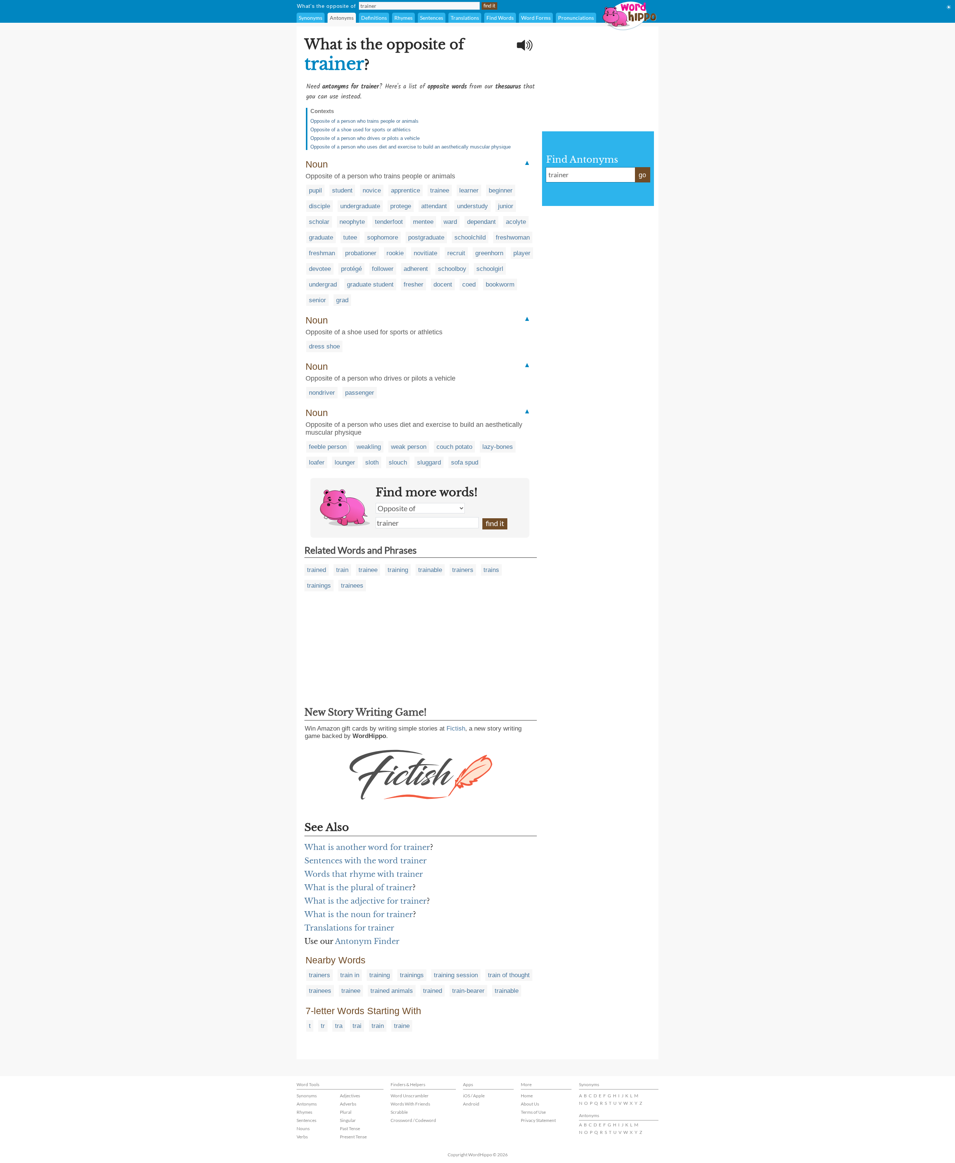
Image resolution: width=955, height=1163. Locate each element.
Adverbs (348, 1104)
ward (450, 221)
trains (491, 569)
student (342, 190)
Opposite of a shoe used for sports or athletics (360, 129)
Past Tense (350, 1128)
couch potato (454, 446)
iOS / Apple (474, 1095)
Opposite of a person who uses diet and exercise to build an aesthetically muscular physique (410, 147)
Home (527, 1095)
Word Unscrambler (410, 1095)
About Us (530, 1104)
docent (442, 284)
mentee (423, 221)
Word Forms (536, 18)
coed (469, 284)
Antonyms (342, 18)
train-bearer (468, 990)
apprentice (405, 190)
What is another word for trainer (367, 847)
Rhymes (403, 18)
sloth (372, 462)
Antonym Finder (367, 941)
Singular (348, 1120)
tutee (350, 237)
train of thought (509, 975)
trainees (352, 585)
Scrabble (399, 1112)
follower (383, 268)
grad (342, 300)
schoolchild (470, 237)
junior (505, 206)
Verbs (302, 1136)
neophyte (352, 221)
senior (317, 300)
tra (338, 1025)
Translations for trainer (349, 927)
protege (400, 206)
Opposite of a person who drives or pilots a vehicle (365, 138)
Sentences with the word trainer (365, 860)
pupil (315, 190)
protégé (351, 268)
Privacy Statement (538, 1120)
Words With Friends (410, 1104)
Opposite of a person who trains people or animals (364, 121)
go (642, 175)
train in (349, 975)
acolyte (516, 221)
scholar (319, 221)
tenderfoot (389, 221)
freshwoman (513, 237)
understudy (472, 206)
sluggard (429, 462)
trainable (430, 569)
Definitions (374, 18)
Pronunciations (576, 18)
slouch (398, 462)
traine (402, 1025)
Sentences (431, 18)
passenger (359, 392)
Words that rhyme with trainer (363, 874)
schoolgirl (489, 268)
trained (316, 569)
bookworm (500, 284)
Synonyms (310, 18)
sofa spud (464, 462)
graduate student (370, 284)
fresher (413, 284)
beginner (501, 190)
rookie (395, 253)
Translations (465, 18)
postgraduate (426, 237)
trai (357, 1025)
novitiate (425, 253)
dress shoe (324, 346)
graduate (321, 237)
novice (372, 190)
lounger (345, 462)
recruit (456, 253)
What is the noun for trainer (358, 914)
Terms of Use (533, 1112)
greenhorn (489, 253)
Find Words (500, 18)
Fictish (456, 728)
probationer (360, 253)
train (342, 569)
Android (471, 1104)
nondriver (322, 392)
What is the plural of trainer (358, 887)
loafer (317, 462)
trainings (319, 585)
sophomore (382, 237)
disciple (319, 206)
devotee (320, 268)
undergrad (323, 284)
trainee (439, 190)
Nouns (303, 1128)
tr (323, 1025)
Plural (345, 1112)
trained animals (391, 990)
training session (456, 975)
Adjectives (350, 1095)
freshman (322, 253)
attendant (434, 206)
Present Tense (353, 1136)
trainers (462, 569)
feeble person (328, 446)
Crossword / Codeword (413, 1120)
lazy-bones (497, 446)
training (398, 569)
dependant (481, 221)
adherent (416, 268)
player (521, 253)
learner (469, 190)
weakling (369, 446)
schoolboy (452, 268)
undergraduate (360, 206)
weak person (408, 446)
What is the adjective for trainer (365, 901)
